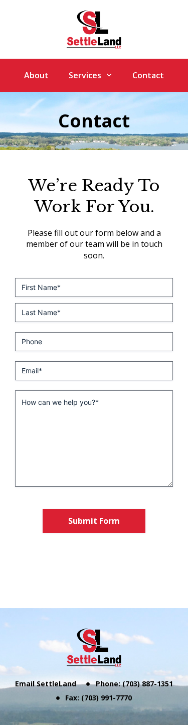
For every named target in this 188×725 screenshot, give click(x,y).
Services (85, 75)
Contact (148, 75)
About (36, 75)
